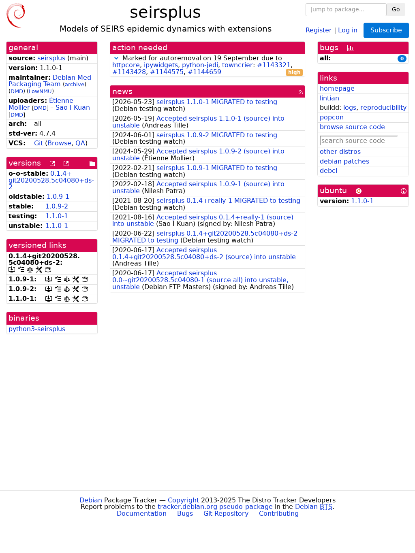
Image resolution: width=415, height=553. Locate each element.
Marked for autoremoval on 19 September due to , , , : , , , (206, 65)
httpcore (126, 65)
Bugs (185, 513)
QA (80, 143)
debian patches (344, 161)
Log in (347, 30)
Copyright (183, 500)
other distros (340, 151)
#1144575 (167, 72)
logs (349, 107)
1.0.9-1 (58, 196)
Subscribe (386, 30)
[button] (116, 58)
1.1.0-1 (56, 216)
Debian (90, 500)
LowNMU (40, 91)
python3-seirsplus (37, 329)
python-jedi (200, 65)
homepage (337, 88)
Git (38, 143)
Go (396, 9)
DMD (17, 91)
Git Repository (225, 513)
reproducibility (383, 107)
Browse (59, 143)
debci (328, 170)
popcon (332, 117)
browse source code (352, 127)
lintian (329, 98)
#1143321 (274, 65)
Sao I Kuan (73, 107)
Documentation (142, 513)
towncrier (237, 65)
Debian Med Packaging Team (50, 81)
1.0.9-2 (56, 206)
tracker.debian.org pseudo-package (215, 506)
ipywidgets (161, 65)
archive (74, 84)
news (122, 91)
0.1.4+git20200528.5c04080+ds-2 (51, 180)
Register (319, 30)
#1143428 (129, 72)
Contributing (279, 513)
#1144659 (204, 72)
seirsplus (51, 58)
